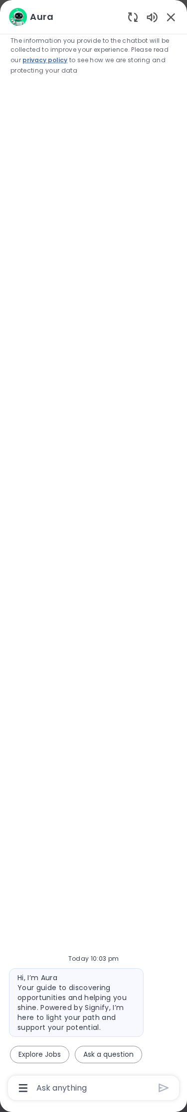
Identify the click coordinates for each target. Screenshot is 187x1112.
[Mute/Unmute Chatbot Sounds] (152, 16)
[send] (164, 1088)
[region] (93, 551)
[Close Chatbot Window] (171, 17)
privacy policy (44, 60)
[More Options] (23, 1088)
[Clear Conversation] (133, 16)
